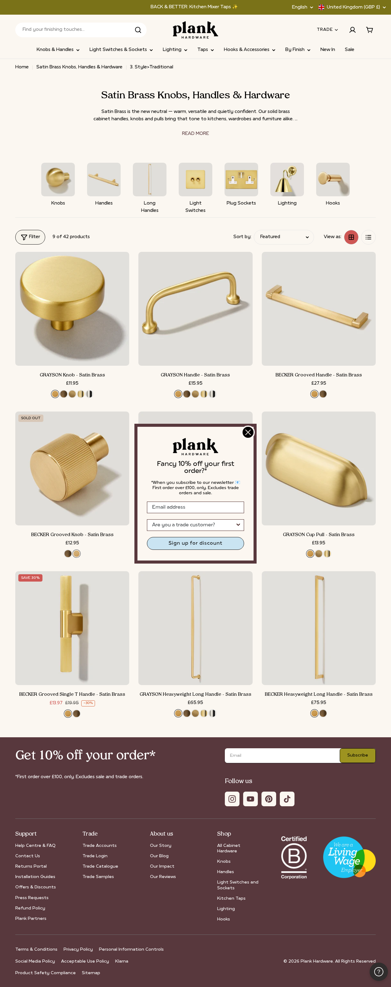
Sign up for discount (195, 543)
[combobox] (193, 525)
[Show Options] (238, 525)
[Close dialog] (248, 432)
